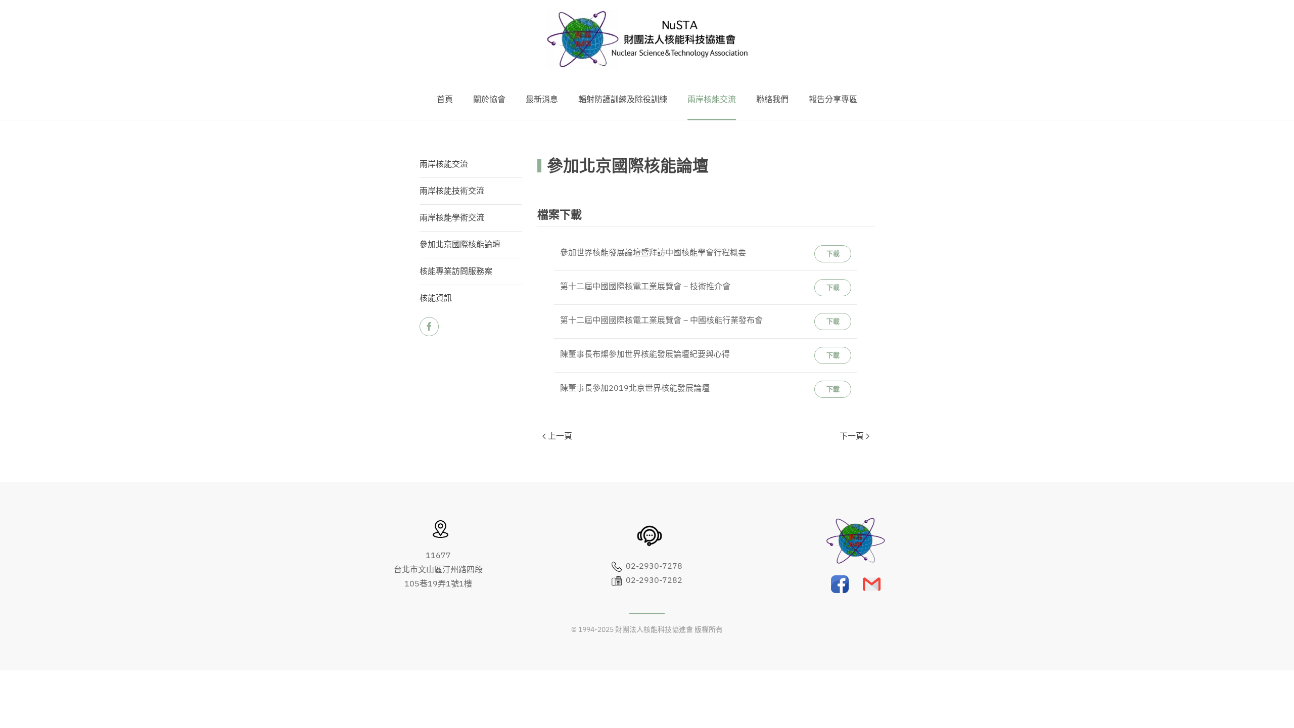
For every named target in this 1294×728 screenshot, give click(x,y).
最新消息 (542, 100)
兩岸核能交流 (444, 164)
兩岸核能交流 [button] (711, 100)
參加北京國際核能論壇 (460, 245)
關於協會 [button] (489, 100)
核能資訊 (436, 298)
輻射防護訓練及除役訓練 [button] (622, 100)
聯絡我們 (772, 100)
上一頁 (560, 436)
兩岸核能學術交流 (452, 218)
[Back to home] (647, 39)
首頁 (445, 100)
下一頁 (852, 436)
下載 (833, 253)
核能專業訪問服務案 (456, 271)
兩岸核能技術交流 (452, 191)
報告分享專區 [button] (833, 100)
